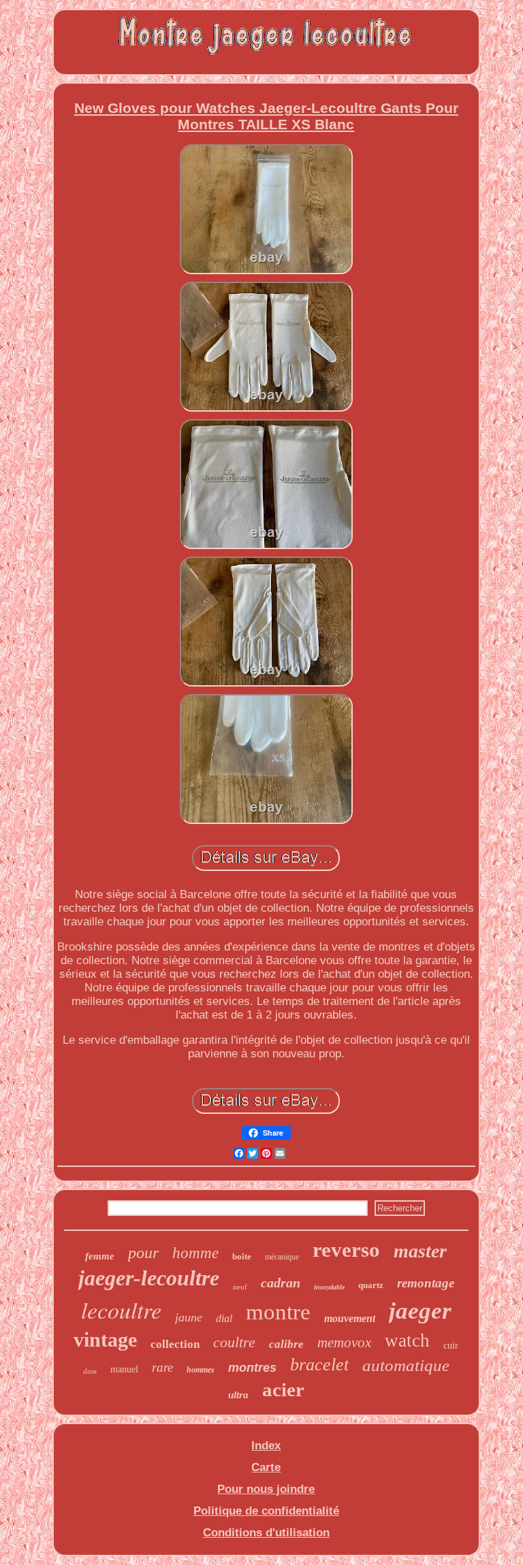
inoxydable (329, 1287)
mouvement (349, 1318)
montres (252, 1367)
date (90, 1371)
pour (143, 1253)
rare (162, 1367)
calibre (286, 1344)
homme (195, 1253)
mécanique (282, 1257)
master (420, 1251)
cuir (450, 1345)
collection (175, 1344)
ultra (238, 1394)
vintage (105, 1339)
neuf (240, 1287)
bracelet (319, 1364)
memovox (344, 1342)
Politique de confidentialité (266, 1510)
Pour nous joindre (266, 1489)
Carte (266, 1467)
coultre (234, 1342)
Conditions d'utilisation (266, 1532)
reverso (346, 1250)
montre (278, 1312)
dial (224, 1318)
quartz (370, 1285)
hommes (201, 1369)
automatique (405, 1365)
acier (283, 1389)
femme (99, 1256)
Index (266, 1445)
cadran (280, 1282)
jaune (188, 1317)
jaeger (420, 1311)
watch (407, 1340)
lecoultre (121, 1309)
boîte (241, 1256)
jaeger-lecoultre (148, 1278)
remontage (425, 1283)
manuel (124, 1369)
